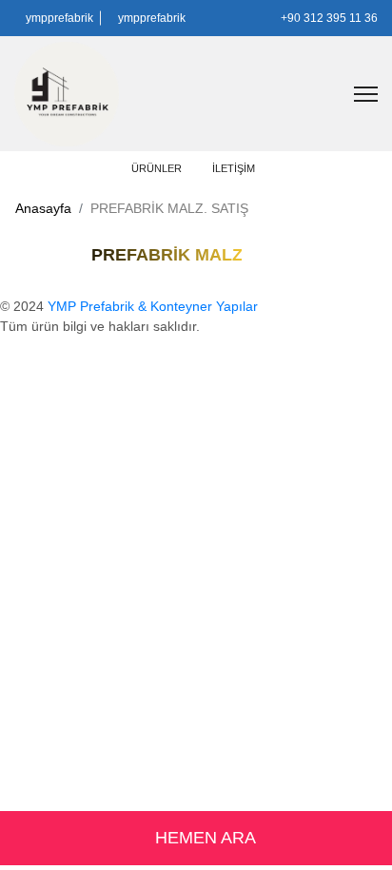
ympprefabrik (58, 18)
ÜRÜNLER (158, 168)
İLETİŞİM (233, 168)
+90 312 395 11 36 (328, 18)
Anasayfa (43, 208)
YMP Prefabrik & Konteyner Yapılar (153, 306)
